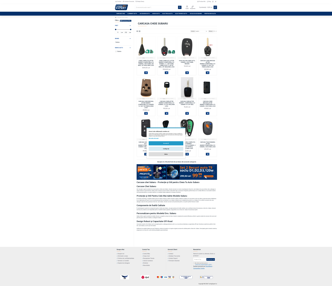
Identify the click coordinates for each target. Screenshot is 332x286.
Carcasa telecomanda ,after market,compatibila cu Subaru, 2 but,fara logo (208, 144)
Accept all (166, 143)
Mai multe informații (153, 138)
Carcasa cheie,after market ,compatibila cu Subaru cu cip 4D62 (187, 103)
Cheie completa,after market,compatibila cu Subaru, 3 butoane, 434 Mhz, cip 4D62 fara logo (146, 63)
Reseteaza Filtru (126, 20)
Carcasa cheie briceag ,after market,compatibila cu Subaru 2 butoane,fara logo (146, 145)
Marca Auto (119, 47)
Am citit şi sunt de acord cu (203, 264)
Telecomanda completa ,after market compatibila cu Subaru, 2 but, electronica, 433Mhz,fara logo (187, 145)
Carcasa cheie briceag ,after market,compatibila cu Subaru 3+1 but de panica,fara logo (207, 64)
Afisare (210, 31)
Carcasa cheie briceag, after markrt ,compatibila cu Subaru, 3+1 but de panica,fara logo (146, 104)
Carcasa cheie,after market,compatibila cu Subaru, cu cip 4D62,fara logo (166, 104)
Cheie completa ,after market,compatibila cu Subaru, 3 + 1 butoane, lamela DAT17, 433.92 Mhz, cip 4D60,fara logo (166, 64)
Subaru (143, 57)
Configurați (166, 148)
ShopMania (208, 266)
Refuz (166, 154)
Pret (116, 25)
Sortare (193, 31)
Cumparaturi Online (199, 268)
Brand (117, 38)
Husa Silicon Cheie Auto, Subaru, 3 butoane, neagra (187, 62)
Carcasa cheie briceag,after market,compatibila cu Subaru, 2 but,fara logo (208, 104)
